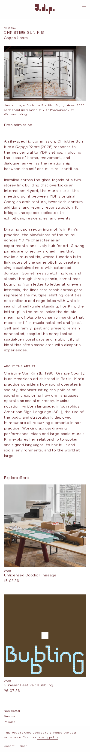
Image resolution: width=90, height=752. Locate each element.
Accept (9, 746)
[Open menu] (84, 6)
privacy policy (47, 737)
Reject (22, 746)
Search (9, 716)
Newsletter (12, 710)
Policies (9, 722)
